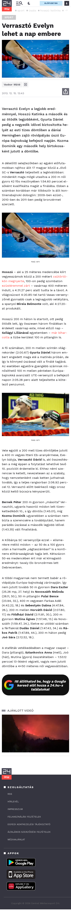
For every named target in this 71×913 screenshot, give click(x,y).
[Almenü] (19, 3)
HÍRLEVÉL (13, 801)
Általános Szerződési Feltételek (29, 832)
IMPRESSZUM (15, 809)
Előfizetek (51, 3)
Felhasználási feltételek (24, 816)
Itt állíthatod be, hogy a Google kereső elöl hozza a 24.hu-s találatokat (40, 685)
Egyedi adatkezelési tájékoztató (29, 824)
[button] (66, 10)
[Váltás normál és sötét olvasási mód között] (29, 3)
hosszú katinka (50, 10)
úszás (32, 10)
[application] (35, 734)
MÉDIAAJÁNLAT (16, 839)
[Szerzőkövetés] (25, 84)
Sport (9, 17)
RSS (10, 794)
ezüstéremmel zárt (16, 285)
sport (21, 10)
